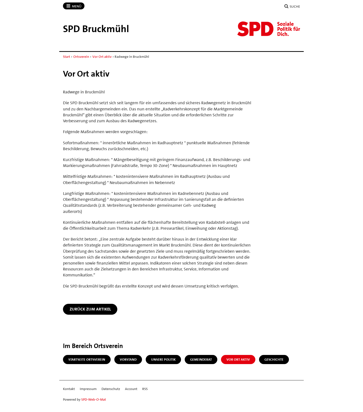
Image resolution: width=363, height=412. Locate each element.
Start (66, 56)
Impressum (88, 389)
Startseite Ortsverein (86, 359)
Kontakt (69, 389)
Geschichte (273, 359)
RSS (145, 389)
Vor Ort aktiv (102, 56)
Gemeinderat (201, 359)
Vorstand (128, 359)
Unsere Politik (163, 359)
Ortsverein (81, 56)
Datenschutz (110, 389)
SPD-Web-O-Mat (93, 399)
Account (131, 389)
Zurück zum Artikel (90, 309)
